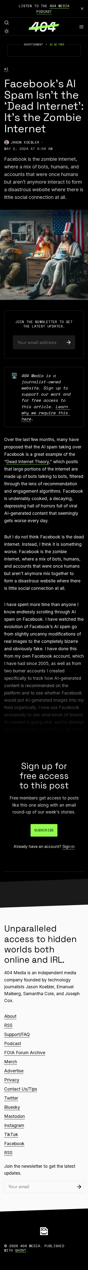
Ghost (20, 1250)
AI (6, 69)
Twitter (11, 1098)
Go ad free (57, 44)
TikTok (11, 1134)
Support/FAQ (17, 1034)
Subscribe (44, 830)
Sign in (68, 846)
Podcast (12, 1043)
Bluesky (12, 1107)
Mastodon (14, 1116)
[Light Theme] (6, 31)
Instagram (14, 1125)
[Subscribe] (68, 342)
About (10, 1016)
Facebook (14, 1143)
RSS (8, 1025)
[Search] (6, 22)
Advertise (13, 1070)
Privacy (11, 1079)
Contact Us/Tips (20, 1089)
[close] (82, 9)
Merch (10, 1061)
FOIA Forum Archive (24, 1052)
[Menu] (81, 26)
